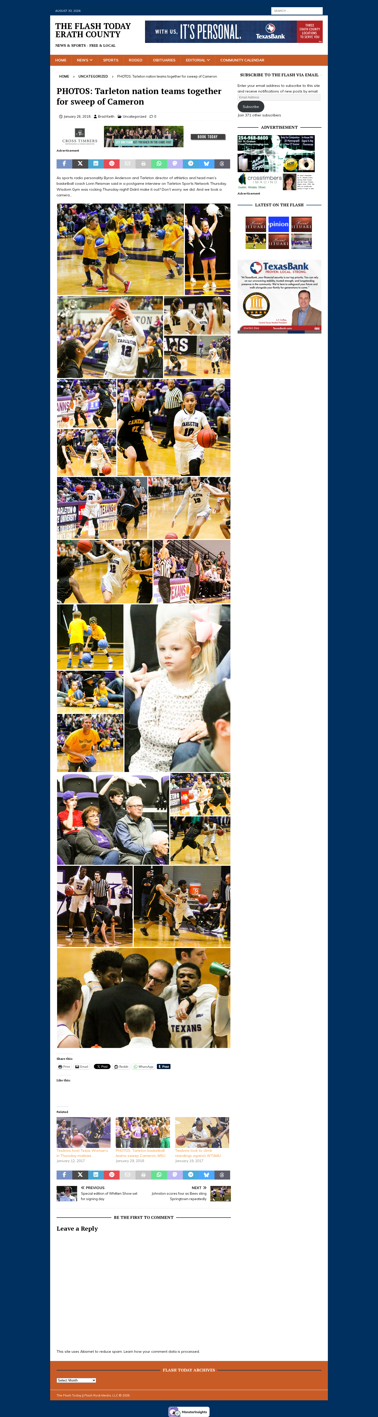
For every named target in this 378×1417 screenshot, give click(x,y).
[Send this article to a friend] (127, 164)
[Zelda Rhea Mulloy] (301, 224)
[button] (120, 249)
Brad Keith (106, 116)
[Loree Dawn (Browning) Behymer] (278, 241)
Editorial (195, 60)
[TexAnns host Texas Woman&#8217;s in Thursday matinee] (84, 1132)
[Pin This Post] (112, 164)
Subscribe (251, 106)
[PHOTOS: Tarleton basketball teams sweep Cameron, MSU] (143, 1132)
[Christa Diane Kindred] (256, 224)
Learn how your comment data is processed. (162, 1351)
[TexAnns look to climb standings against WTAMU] (202, 1132)
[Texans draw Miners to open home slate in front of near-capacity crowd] (256, 241)
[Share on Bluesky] (206, 164)
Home (60, 60)
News (82, 60)
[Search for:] (297, 10)
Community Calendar (242, 60)
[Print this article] (143, 164)
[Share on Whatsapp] (159, 164)
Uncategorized (134, 116)
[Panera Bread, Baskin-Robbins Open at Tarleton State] (301, 241)
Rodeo (135, 60)
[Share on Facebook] (64, 164)
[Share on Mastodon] (175, 164)
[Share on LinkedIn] (96, 164)
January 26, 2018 (77, 116)
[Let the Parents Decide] (278, 224)
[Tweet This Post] (80, 164)
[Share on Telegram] (191, 164)
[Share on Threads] (222, 164)
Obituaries (164, 60)
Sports (110, 60)
